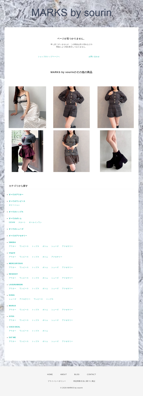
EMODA (12, 242)
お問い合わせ (94, 57)
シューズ (55, 246)
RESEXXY (13, 274)
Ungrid (12, 253)
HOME (50, 374)
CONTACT (91, 374)
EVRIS (12, 295)
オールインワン (35, 222)
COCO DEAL (14, 327)
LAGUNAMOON (16, 285)
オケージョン (14, 205)
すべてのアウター (16, 194)
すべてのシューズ (16, 229)
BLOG (76, 374)
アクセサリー (67, 246)
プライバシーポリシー (57, 381)
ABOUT (63, 374)
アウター (12, 246)
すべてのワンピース (17, 201)
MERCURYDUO (16, 263)
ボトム (45, 246)
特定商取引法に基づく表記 (84, 381)
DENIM (12, 222)
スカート (22, 222)
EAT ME (12, 337)
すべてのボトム (15, 218)
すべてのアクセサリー (18, 236)
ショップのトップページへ (49, 57)
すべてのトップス (16, 212)
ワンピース (24, 246)
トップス (35, 246)
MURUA (12, 306)
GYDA (11, 316)
